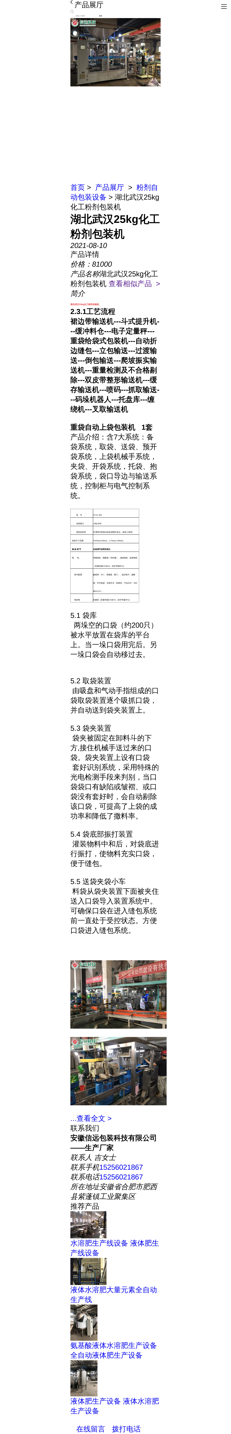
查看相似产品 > (134, 284)
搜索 (100, 16)
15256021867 (121, 1167)
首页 (77, 187)
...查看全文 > (91, 1118)
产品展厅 (109, 187)
